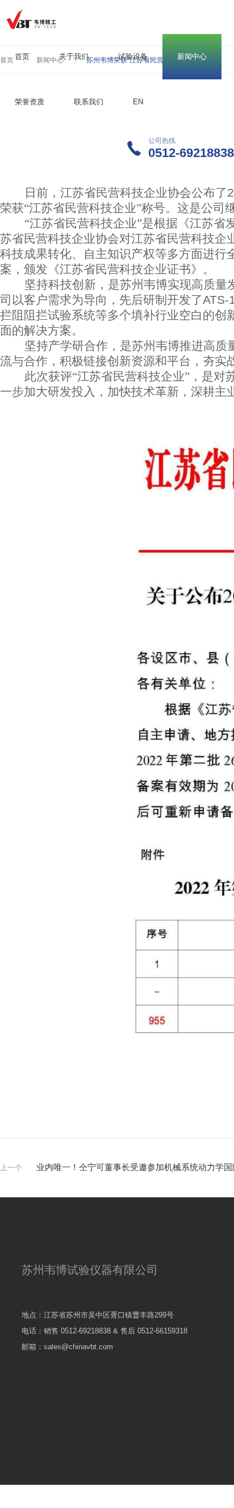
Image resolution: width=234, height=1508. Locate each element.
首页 (22, 56)
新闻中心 (192, 56)
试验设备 (133, 56)
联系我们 (88, 102)
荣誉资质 (29, 102)
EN (138, 102)
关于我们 (74, 56)
